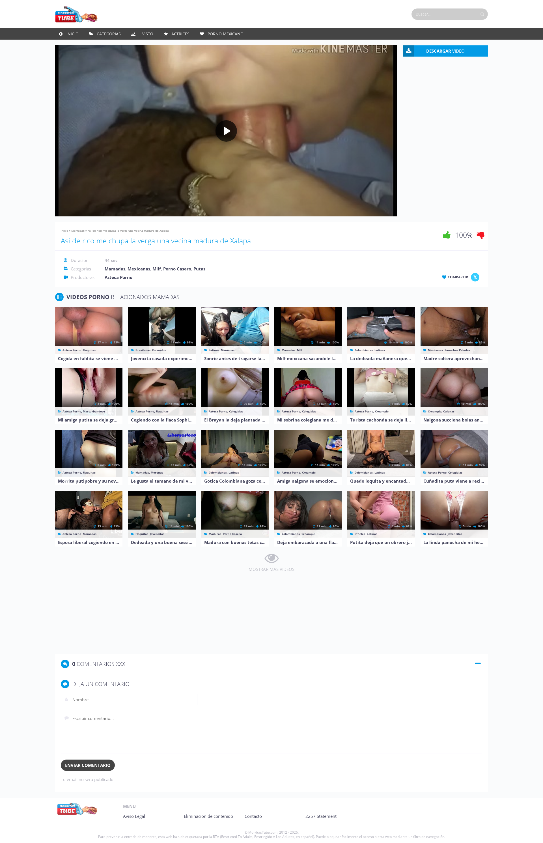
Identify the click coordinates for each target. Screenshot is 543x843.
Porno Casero (177, 269)
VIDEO (445, 51)
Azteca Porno (118, 277)
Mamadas (78, 231)
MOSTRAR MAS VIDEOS (271, 569)
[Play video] (226, 131)
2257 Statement (321, 816)
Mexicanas (139, 269)
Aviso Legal (134, 816)
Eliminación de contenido (208, 816)
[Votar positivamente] (447, 235)
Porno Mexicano (226, 33)
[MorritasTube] (76, 13)
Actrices (180, 33)
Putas (199, 269)
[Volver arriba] (531, 833)
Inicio (72, 33)
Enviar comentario (88, 765)
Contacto (253, 816)
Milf (156, 269)
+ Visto (146, 33)
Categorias (109, 33)
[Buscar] (482, 14)
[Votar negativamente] (481, 235)
